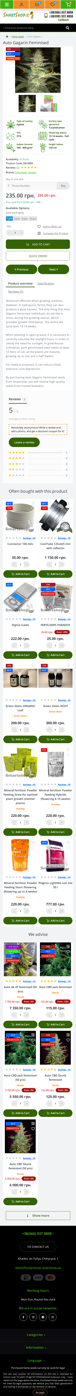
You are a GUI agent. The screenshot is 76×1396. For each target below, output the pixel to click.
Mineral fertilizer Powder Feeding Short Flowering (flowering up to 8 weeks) (20, 887)
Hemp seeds (18, 36)
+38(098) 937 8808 (61, 16)
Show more (40, 1215)
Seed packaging (15, 212)
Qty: (9, 226)
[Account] (21, 4)
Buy (63, 185)
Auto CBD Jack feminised (55, 987)
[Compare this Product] (33, 503)
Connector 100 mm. (20, 544)
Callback (63, 19)
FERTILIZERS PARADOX (55, 625)
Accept (40, 1392)
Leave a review (24, 442)
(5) (17, 167)
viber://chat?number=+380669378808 (53, 1317)
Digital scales (20, 625)
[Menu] (7, 4)
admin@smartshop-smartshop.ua (38, 1267)
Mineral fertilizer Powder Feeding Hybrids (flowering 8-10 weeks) (55, 794)
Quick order (38, 256)
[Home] (7, 36)
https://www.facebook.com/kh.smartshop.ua (23, 1317)
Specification (45, 283)
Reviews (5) (15, 291)
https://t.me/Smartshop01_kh (43, 1317)
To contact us (38, 1247)
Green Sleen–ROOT (55, 706)
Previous (22, 269)
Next (53, 269)
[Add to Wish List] (33, 508)
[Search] (67, 28)
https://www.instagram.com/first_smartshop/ (33, 1317)
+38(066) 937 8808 (61, 12)
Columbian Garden (25, 172)
